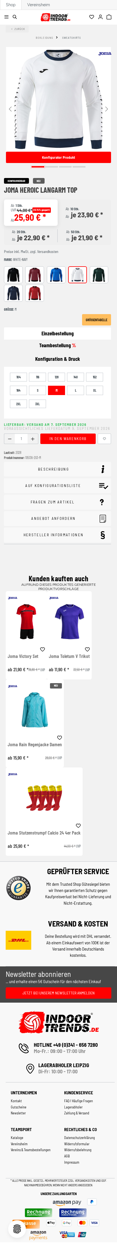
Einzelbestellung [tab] (57, 333)
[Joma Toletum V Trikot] (69, 621)
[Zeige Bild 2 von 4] (51, 167)
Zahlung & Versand (76, 1113)
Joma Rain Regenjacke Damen (35, 744)
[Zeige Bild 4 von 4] (79, 167)
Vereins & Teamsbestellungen (31, 1150)
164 (18, 390)
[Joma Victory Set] (26, 621)
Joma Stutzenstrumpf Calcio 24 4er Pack (44, 833)
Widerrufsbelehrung (77, 1150)
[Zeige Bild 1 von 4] (38, 167)
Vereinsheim (38, 5)
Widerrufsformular (76, 1144)
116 (37, 377)
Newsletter (18, 1113)
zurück (19, 29)
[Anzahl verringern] (9, 439)
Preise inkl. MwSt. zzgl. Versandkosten (31, 251)
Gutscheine (18, 1107)
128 (56, 377)
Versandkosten (85, 1180)
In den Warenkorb (68, 438)
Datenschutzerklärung (79, 1138)
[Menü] (7, 17)
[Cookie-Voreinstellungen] (17, 1229)
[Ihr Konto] (101, 17)
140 (76, 377)
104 (18, 377)
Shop (11, 5)
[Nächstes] (107, 108)
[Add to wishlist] (42, 648)
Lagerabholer (73, 1107)
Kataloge (17, 1138)
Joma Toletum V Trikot (69, 656)
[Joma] (105, 54)
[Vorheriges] (10, 108)
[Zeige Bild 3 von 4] (65, 167)
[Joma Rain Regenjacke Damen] (35, 709)
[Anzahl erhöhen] (32, 439)
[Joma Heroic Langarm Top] (58, 99)
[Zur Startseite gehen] (55, 16)
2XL (18, 404)
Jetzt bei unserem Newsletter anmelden (58, 992)
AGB (67, 1156)
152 (95, 377)
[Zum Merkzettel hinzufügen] (104, 439)
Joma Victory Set (23, 656)
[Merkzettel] (92, 17)
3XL (37, 404)
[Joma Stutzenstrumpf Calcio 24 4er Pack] (44, 797)
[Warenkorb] (109, 17)
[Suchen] (15, 17)
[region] (58, 108)
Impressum (71, 1162)
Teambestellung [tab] (57, 345)
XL (94, 390)
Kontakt (16, 1101)
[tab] (57, 359)
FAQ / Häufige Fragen (78, 1101)
